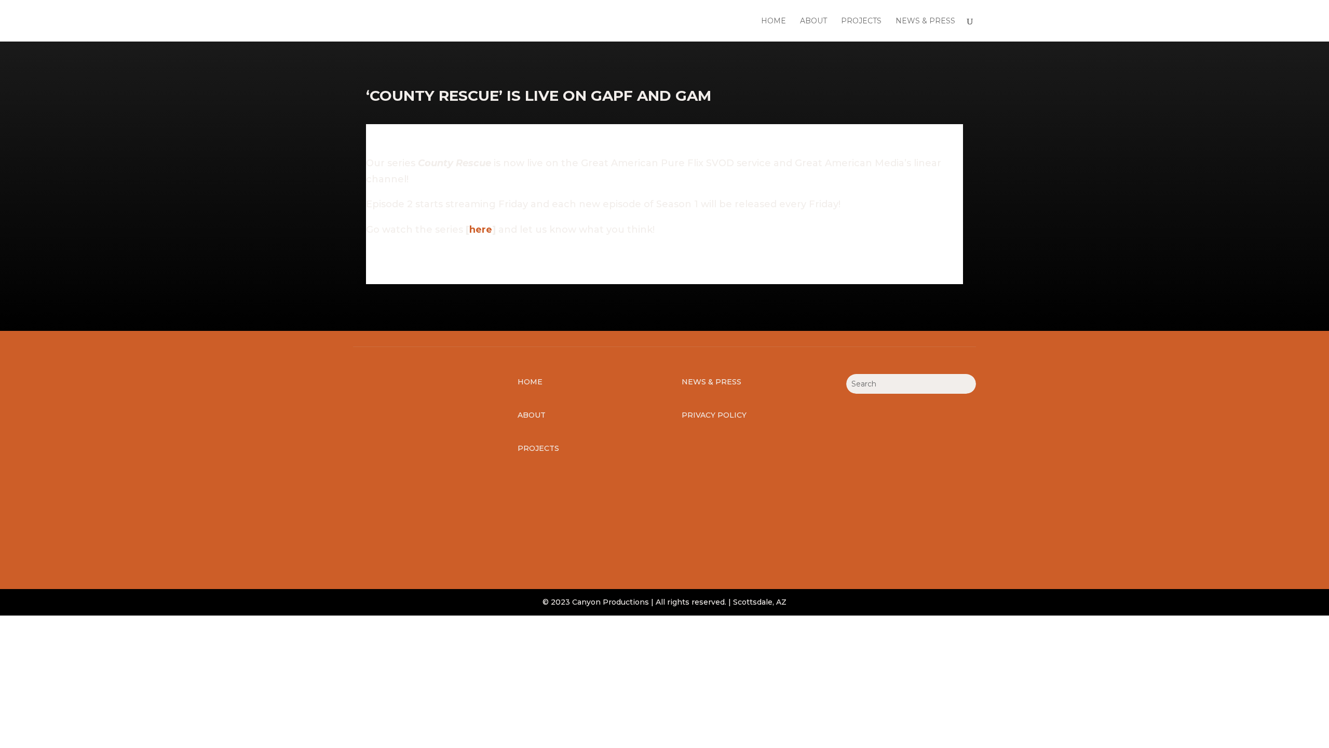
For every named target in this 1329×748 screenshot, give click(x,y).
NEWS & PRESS (925, 21)
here (480, 229)
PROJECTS (861, 21)
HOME (773, 21)
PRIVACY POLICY (714, 415)
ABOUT (813, 21)
